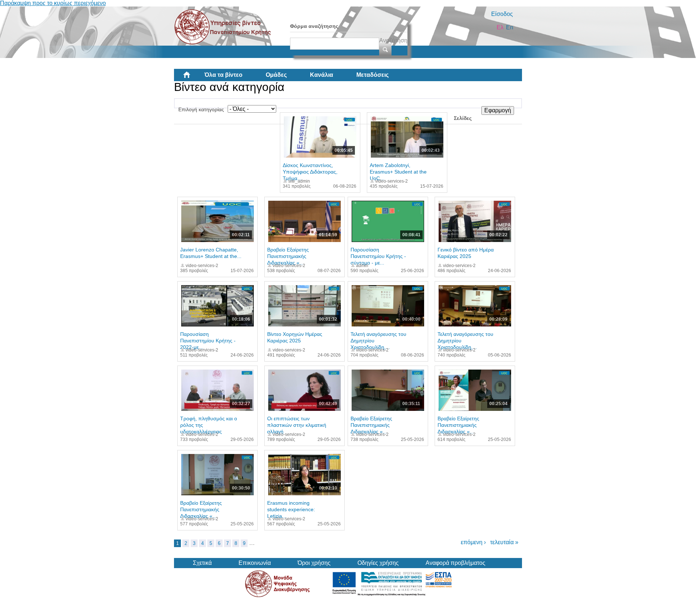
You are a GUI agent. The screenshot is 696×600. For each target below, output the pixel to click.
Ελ (500, 27)
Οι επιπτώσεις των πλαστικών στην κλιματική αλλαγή (296, 425)
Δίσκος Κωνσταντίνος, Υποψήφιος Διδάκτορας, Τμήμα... (310, 171)
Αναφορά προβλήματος (455, 563)
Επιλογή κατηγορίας (201, 109)
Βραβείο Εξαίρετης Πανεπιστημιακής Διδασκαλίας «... (288, 256)
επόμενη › (473, 542)
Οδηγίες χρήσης (378, 563)
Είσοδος (502, 14)
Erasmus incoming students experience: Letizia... (291, 509)
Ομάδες (276, 75)
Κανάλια (321, 75)
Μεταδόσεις (372, 75)
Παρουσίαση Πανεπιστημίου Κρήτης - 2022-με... (208, 340)
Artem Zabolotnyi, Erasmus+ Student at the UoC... (398, 171)
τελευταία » (504, 542)
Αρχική (192, 77)
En (509, 27)
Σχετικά (202, 563)
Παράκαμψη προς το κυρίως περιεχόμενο (53, 3)
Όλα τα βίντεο (223, 75)
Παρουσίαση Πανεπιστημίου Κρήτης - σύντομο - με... (378, 256)
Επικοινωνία (255, 563)
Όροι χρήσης (314, 563)
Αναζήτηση (393, 40)
